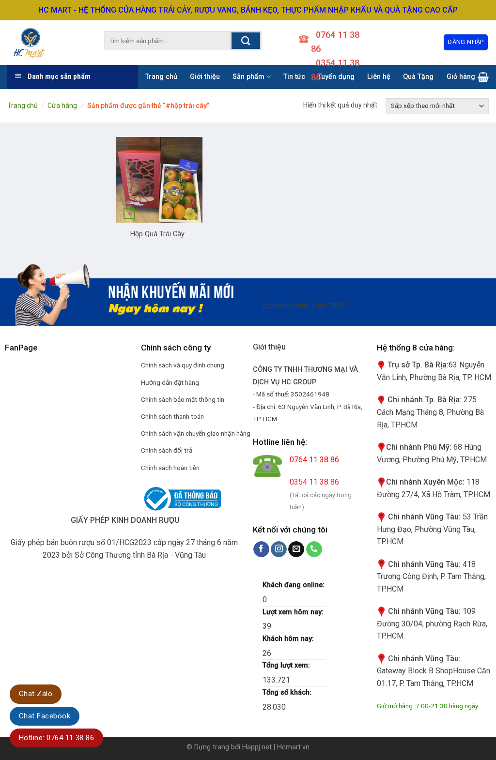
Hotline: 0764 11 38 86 (56, 737)
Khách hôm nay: (289, 639)
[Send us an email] (296, 549)
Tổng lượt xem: (287, 665)
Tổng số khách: (288, 692)
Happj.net (257, 747)
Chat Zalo (35, 693)
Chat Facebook (44, 716)
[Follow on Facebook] (261, 549)
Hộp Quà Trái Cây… (159, 234)
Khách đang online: (294, 585)
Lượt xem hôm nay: (294, 612)
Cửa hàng (62, 105)
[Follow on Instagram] (279, 549)
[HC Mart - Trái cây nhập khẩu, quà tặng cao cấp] (41, 42)
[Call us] (314, 549)
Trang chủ (22, 105)
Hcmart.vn (293, 747)
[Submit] (246, 40)
